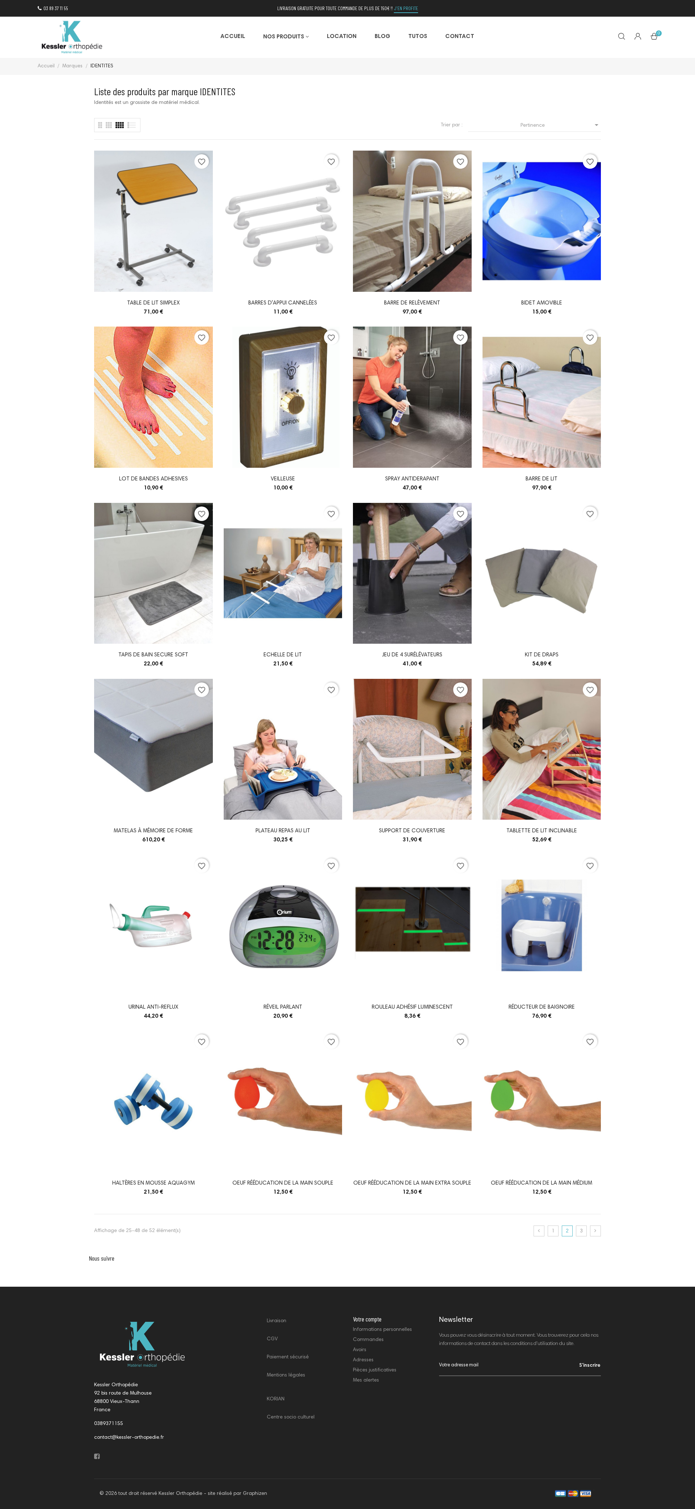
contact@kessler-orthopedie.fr (129, 1437)
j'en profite (406, 8)
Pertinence (561, 125)
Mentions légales (286, 1375)
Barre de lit (541, 479)
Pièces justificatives (374, 1370)
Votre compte (367, 1319)
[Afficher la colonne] (109, 125)
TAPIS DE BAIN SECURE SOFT (153, 655)
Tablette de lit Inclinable (541, 831)
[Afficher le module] (119, 125)
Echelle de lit (283, 655)
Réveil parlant (283, 1007)
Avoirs (359, 1350)
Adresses (363, 1360)
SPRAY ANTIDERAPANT (412, 479)
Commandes (368, 1339)
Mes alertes (366, 1380)
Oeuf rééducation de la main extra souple (412, 1183)
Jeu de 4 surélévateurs (412, 655)
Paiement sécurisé (288, 1357)
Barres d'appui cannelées (282, 303)
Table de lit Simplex (153, 303)
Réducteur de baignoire (542, 1007)
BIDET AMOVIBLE (541, 303)
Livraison (276, 1321)
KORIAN (276, 1399)
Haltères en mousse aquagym (153, 1183)
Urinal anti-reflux (153, 1007)
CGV (272, 1339)
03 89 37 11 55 (55, 8)
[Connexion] (638, 37)
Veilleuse (283, 479)
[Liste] (100, 125)
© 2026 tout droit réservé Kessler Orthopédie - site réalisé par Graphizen (183, 1493)
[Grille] (131, 125)
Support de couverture (412, 831)
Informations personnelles (382, 1329)
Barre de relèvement (412, 303)
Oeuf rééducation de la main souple (282, 1183)
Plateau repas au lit (283, 831)
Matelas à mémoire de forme (153, 831)
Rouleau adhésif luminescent (412, 1007)
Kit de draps (542, 655)
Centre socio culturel (291, 1417)
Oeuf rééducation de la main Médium (541, 1183)
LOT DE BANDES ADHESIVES (153, 479)
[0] (654, 38)
